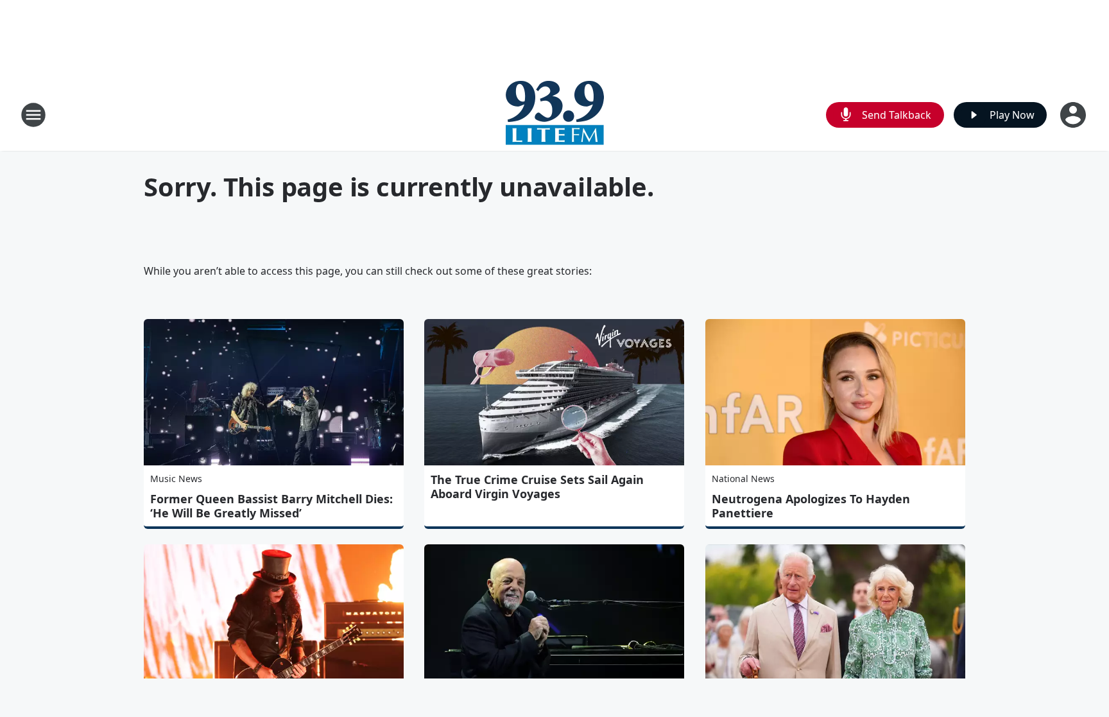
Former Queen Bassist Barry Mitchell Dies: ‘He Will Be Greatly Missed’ (271, 506)
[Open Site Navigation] (33, 115)
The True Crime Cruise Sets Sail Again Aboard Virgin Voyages (537, 486)
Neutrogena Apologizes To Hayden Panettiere (811, 506)
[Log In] (1074, 115)
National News (743, 478)
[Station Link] (555, 114)
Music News (176, 478)
